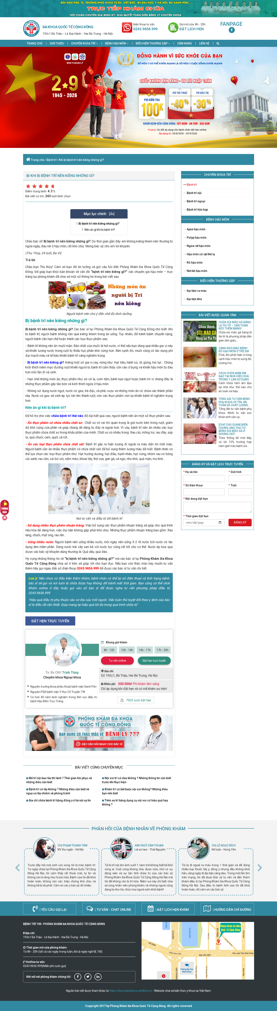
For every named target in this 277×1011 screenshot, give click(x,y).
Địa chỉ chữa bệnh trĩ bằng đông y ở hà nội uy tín (59, 800)
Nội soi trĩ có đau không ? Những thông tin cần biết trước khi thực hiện (136, 780)
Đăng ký (240, 522)
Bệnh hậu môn (116, 43)
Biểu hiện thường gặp (152, 43)
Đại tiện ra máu (196, 290)
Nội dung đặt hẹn (195, 498)
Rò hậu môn (194, 262)
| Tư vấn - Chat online (112, 910)
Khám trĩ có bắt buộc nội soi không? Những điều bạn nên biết (135, 791)
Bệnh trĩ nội (194, 193)
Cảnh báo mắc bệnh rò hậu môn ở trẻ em (234, 350)
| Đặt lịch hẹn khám (172, 910)
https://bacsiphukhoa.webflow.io (131, 990)
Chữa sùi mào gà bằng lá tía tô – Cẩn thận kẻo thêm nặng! (235, 325)
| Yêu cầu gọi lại (53, 910)
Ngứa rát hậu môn (198, 246)
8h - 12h (109, 650)
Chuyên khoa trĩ (83, 43)
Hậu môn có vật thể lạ (200, 254)
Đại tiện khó (194, 299)
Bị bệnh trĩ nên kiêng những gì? (98, 223)
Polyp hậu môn (196, 237)
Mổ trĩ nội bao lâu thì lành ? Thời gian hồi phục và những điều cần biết (59, 780)
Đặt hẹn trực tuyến (154, 660)
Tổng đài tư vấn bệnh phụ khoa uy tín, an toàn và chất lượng (234, 402)
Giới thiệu (57, 43)
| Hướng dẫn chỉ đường (231, 910)
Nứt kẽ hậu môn (196, 270)
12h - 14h (127, 650)
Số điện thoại (193, 485)
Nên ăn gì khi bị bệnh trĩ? (100, 229)
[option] (61, 866)
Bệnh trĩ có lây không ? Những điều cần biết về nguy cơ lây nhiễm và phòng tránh (57, 791)
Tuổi (232, 485)
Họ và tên (190, 472)
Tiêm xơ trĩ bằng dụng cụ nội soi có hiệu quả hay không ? (135, 802)
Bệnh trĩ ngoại (195, 201)
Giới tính (235, 472)
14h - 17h (145, 650)
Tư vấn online (117, 660)
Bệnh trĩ (51, 160)
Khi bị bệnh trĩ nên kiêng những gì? (81, 160)
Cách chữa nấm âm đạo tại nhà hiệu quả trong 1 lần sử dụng (234, 376)
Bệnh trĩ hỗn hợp (197, 209)
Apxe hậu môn (195, 229)
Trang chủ (34, 43)
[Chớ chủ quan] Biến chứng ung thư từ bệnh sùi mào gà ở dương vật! (233, 429)
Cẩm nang (184, 43)
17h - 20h (163, 650)
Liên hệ (204, 43)
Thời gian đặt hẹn (195, 516)
